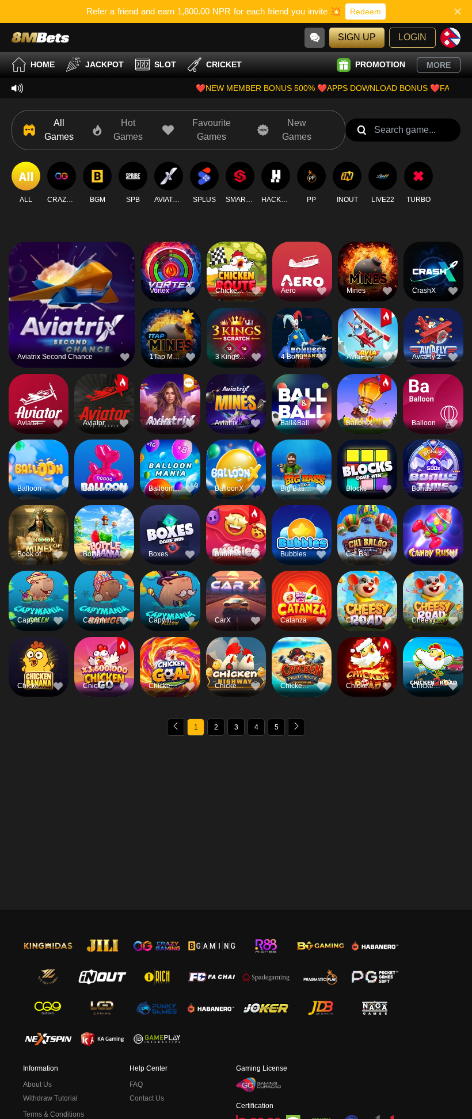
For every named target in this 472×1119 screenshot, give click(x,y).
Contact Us (147, 1098)
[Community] (314, 38)
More (439, 65)
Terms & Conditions (53, 1114)
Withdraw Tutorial (50, 1098)
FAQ (136, 1084)
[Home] (40, 37)
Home (43, 64)
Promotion (380, 64)
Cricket (224, 64)
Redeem (365, 11)
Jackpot (104, 64)
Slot (165, 64)
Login (412, 37)
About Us (37, 1084)
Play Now (72, 311)
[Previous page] (175, 727)
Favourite (71, 284)
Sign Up (357, 37)
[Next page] (296, 727)
